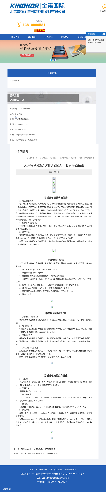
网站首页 (15, 37)
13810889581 (34, 25)
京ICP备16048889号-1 (75, 474)
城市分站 (7, 489)
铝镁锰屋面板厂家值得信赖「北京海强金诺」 (39, 449)
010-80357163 (41, 469)
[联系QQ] (22, 119)
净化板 (60, 263)
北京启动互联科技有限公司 (56, 482)
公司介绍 (32, 37)
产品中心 (48, 37)
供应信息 (65, 37)
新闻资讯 (15, 81)
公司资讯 (82, 37)
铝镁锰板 (49, 197)
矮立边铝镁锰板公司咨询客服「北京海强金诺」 (40, 453)
